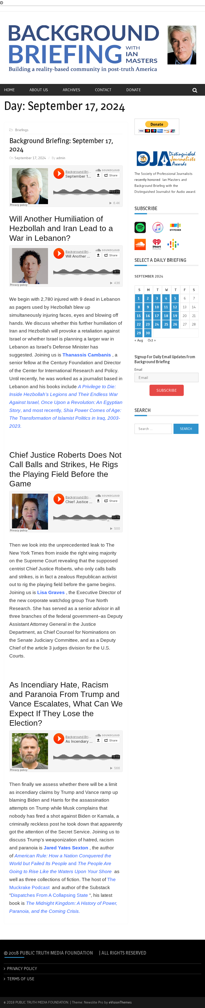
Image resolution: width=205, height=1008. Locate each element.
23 (148, 324)
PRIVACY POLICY (22, 968)
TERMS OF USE (20, 978)
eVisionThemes (120, 1002)
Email (138, 369)
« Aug (138, 340)
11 (166, 307)
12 (175, 307)
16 (148, 316)
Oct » (152, 340)
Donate (133, 89)
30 (148, 333)
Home (9, 89)
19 (175, 316)
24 (157, 324)
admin (60, 158)
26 (175, 324)
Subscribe (166, 390)
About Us (39, 89)
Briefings (21, 130)
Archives (71, 89)
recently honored (147, 179)
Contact (103, 89)
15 (138, 316)
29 (139, 333)
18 (166, 316)
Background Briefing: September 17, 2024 (61, 144)
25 (166, 324)
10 (157, 307)
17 (157, 316)
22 (139, 324)
